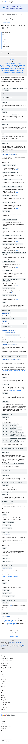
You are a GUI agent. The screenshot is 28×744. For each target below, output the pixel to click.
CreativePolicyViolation (9, 154)
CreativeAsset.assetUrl (9, 620)
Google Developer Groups (7, 660)
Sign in (24, 1)
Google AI (3, 728)
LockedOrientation (7, 504)
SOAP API (21, 14)
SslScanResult (6, 534)
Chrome (3, 695)
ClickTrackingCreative (20, 65)
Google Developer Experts (7, 663)
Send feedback (7, 22)
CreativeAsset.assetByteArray (9, 622)
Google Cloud (4, 704)
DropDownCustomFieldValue (12, 335)
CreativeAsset (6, 616)
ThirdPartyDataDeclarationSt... (11, 359)
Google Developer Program (7, 658)
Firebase (3, 697)
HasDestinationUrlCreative (8, 67)
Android (3, 692)
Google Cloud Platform (6, 726)
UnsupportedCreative (17, 72)
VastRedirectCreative (12, 74)
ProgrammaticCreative (8, 70)
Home (2, 14)
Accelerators (4, 665)
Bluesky (3, 676)
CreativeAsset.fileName (11, 623)
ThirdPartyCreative (7, 72)
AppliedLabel (5, 313)
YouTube (3, 686)
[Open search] (21, 2)
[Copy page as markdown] (7, 28)
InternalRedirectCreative (7, 68)
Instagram (3, 679)
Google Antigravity (5, 702)
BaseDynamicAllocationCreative (12, 63)
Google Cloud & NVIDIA (6, 667)
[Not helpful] (12, 19)
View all (3, 709)
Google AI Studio (5, 700)
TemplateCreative (18, 70)
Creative (12, 59)
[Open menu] (2, 2)
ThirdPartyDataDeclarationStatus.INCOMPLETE (14, 370)
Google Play (4, 707)
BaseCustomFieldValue (8, 330)
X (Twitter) (3, 684)
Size (3, 134)
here (17, 169)
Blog (2, 674)
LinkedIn (3, 681)
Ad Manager (16, 2)
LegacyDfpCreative (19, 68)
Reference (5, 16)
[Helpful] (10, 19)
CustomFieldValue (10, 332)
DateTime (4, 321)
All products (4, 730)
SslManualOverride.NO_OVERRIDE (10, 576)
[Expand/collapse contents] (9, 32)
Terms (2, 737)
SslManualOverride (7, 568)
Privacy (7, 737)
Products (8, 14)
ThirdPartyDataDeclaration (9, 344)
